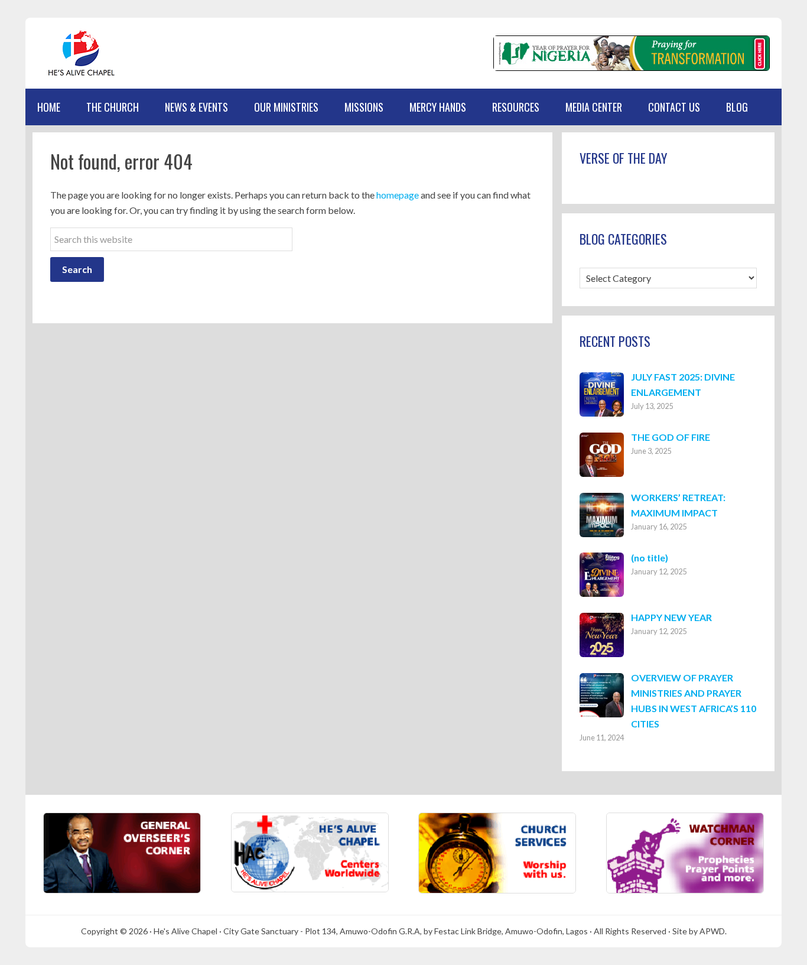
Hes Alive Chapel (81, 53)
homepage (397, 194)
